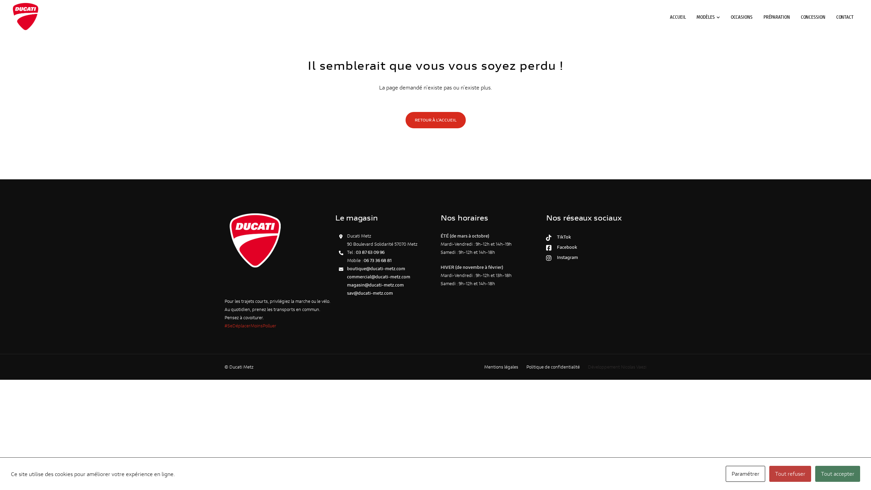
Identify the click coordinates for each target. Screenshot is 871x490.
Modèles (705, 17)
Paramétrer (745, 473)
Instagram (566, 257)
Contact (845, 17)
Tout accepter (837, 473)
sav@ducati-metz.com (370, 293)
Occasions (742, 17)
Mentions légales (501, 367)
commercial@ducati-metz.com (378, 277)
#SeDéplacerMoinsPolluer (250, 326)
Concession (813, 17)
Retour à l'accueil (436, 119)
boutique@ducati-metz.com (376, 269)
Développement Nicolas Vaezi (617, 367)
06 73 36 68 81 (378, 260)
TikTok (563, 237)
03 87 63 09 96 (370, 252)
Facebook (566, 247)
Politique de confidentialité (553, 367)
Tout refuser (790, 473)
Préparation (776, 17)
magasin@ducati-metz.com (375, 285)
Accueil (678, 17)
